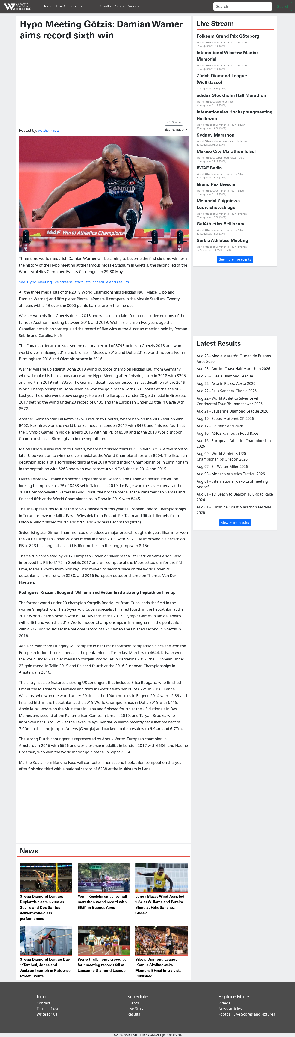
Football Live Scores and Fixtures (246, 1014)
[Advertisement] (104, 77)
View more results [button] (235, 522)
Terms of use (48, 1008)
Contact (43, 1003)
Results (104, 6)
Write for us (47, 1014)
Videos (133, 6)
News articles (230, 1008)
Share (176, 122)
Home (47, 6)
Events (133, 1003)
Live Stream (66, 6)
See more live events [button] (235, 259)
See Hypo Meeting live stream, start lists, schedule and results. (74, 282)
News (119, 6)
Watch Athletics (48, 130)
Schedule (87, 6)
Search (283, 6)
